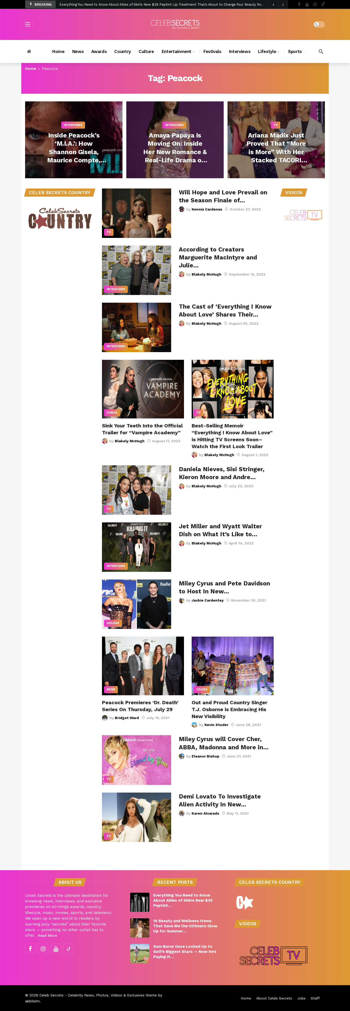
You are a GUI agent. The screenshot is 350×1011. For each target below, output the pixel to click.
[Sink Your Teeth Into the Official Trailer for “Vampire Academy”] (143, 389)
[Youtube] (307, 4)
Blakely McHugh (206, 274)
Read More (47, 935)
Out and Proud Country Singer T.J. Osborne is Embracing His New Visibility (229, 709)
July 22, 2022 (241, 486)
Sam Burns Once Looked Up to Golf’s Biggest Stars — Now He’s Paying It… (185, 951)
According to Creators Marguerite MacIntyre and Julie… (218, 257)
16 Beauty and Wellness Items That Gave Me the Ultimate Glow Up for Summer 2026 (129, 4)
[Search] (321, 51)
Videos (112, 412)
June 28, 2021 (248, 725)
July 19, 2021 (157, 718)
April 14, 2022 (241, 543)
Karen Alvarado (205, 813)
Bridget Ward (127, 718)
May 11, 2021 (238, 813)
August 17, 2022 (166, 441)
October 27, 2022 (245, 209)
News (111, 689)
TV (109, 232)
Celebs (202, 689)
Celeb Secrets (51, 995)
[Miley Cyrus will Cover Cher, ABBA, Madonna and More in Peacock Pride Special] (136, 760)
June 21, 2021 (239, 756)
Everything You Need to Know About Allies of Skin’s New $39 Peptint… (183, 900)
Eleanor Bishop (205, 756)
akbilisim (32, 1001)
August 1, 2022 (255, 455)
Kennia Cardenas (207, 209)
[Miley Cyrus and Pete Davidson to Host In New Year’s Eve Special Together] (136, 604)
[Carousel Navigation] (278, 5)
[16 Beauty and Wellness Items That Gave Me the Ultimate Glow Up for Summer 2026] (139, 928)
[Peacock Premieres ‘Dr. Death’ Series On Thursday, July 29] (143, 666)
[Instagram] (315, 4)
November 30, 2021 (248, 600)
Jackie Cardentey (208, 600)
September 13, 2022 (247, 274)
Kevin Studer (216, 725)
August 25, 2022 (244, 323)
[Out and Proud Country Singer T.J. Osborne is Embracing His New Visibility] (233, 666)
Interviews (116, 289)
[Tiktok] (323, 4)
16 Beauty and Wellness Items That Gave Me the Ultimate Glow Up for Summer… (185, 926)
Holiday (113, 623)
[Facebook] (299, 4)
